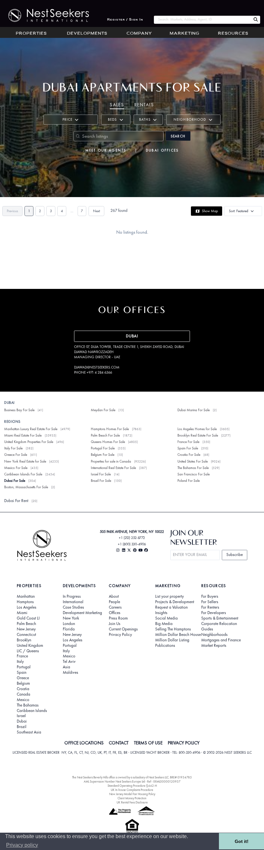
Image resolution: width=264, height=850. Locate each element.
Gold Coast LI (28, 618)
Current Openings (123, 629)
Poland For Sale (188, 480)
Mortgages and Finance (221, 640)
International (73, 601)
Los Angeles (26, 607)
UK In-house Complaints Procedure (132, 790)
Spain (21, 672)
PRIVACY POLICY (184, 743)
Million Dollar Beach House (178, 634)
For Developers (213, 612)
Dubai (22, 721)
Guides (207, 629)
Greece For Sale (15, 454)
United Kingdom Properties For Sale (28, 441)
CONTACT (118, 743)
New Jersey (26, 629)
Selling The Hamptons (173, 629)
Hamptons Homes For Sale (110, 429)
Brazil (21, 726)
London (69, 623)
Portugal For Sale (103, 448)
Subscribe (234, 554)
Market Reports (213, 645)
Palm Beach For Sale (105, 435)
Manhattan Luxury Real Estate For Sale (30, 429)
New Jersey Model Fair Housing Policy (132, 794)
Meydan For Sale (103, 410)
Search (178, 136)
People (114, 601)
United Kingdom (30, 645)
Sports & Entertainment (219, 618)
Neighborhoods (214, 634)
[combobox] (202, 20)
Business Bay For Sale (19, 410)
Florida (69, 629)
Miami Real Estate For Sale (23, 435)
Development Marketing (82, 612)
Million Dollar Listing (172, 640)
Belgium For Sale (102, 454)
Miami (22, 612)
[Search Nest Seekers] (255, 19)
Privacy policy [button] (22, 845)
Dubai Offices (162, 150)
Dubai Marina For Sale (193, 410)
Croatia (23, 688)
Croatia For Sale (188, 454)
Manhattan (26, 596)
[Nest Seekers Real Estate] (44, 15)
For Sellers (209, 601)
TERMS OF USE (148, 743)
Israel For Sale (101, 474)
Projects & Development (174, 601)
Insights (161, 612)
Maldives (70, 672)
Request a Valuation (171, 607)
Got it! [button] (242, 841)
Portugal (24, 667)
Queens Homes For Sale (108, 441)
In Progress (72, 596)
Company (139, 34)
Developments (87, 34)
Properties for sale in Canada (111, 461)
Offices (114, 612)
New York (71, 618)
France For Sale (188, 441)
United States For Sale (192, 461)
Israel (21, 715)
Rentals (144, 105)
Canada (23, 694)
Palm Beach (26, 623)
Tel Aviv (69, 661)
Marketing (184, 34)
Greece (23, 678)
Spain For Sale (187, 448)
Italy (20, 661)
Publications (165, 645)
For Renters (210, 607)
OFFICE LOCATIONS (84, 743)
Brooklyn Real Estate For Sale (197, 435)
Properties (31, 34)
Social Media (166, 618)
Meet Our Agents (106, 150)
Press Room (118, 618)
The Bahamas (28, 705)
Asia (66, 667)
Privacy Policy (120, 634)
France (22, 656)
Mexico (23, 699)
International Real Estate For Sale (113, 467)
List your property (169, 596)
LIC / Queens (28, 651)
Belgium (23, 683)
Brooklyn (24, 640)
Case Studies (73, 607)
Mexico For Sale (15, 467)
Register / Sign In (125, 19)
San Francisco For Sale (193, 474)
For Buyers (209, 596)
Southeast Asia (29, 732)
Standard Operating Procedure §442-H (132, 786)
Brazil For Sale (101, 480)
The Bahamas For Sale (193, 467)
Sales (117, 105)
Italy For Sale (13, 448)
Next (96, 211)
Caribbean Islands (32, 710)
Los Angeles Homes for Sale (197, 429)
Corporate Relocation (219, 623)
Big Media (164, 623)
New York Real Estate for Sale (25, 461)
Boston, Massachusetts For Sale (26, 487)
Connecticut (26, 634)
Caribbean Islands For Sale (23, 474)
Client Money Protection (132, 798)
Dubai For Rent (16, 500)
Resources (233, 34)
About (114, 596)
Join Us (114, 623)
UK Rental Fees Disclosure (132, 802)
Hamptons (25, 601)
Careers (115, 607)
